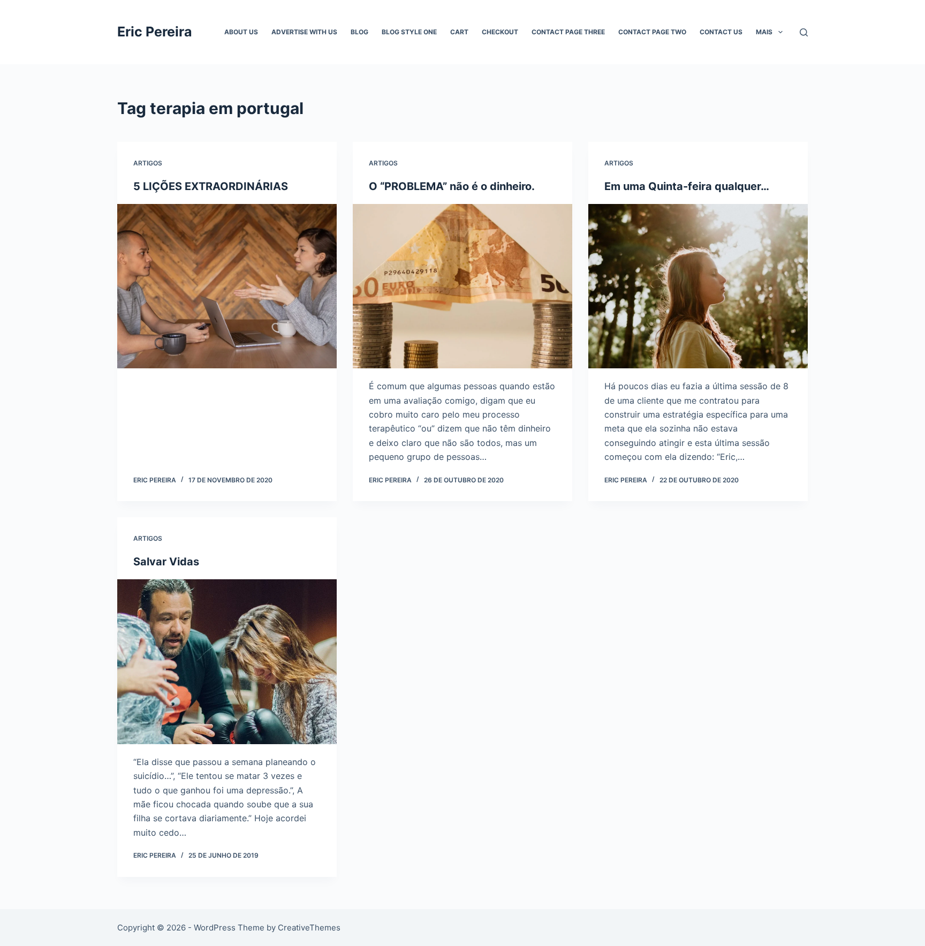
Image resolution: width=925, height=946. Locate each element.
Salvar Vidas (166, 561)
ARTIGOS (147, 163)
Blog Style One (409, 32)
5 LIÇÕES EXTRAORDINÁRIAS (210, 186)
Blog (359, 32)
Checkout (500, 32)
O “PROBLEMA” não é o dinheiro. (452, 186)
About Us (241, 32)
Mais (764, 32)
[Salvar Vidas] (227, 661)
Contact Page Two (652, 32)
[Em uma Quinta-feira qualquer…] (698, 286)
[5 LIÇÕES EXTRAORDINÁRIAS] (227, 286)
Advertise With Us (304, 32)
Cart (459, 32)
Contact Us (721, 32)
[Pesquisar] (804, 32)
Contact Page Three (568, 32)
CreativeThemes (309, 927)
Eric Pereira (154, 32)
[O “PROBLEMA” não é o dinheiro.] (462, 286)
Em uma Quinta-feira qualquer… (686, 186)
